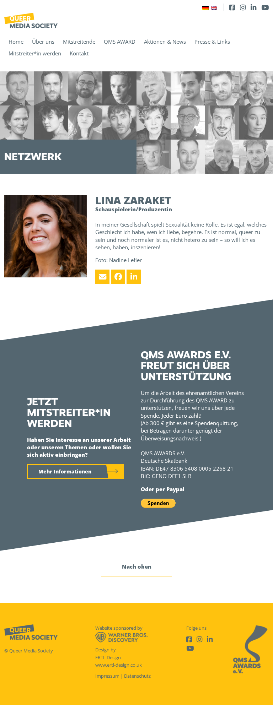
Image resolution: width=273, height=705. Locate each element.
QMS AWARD (119, 41)
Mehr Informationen (64, 471)
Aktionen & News (165, 41)
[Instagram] (243, 7)
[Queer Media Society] (31, 20)
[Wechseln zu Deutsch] (205, 7)
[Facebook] (232, 7)
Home (16, 41)
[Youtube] (265, 7)
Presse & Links (212, 41)
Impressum (107, 676)
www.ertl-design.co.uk (118, 665)
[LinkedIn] (253, 7)
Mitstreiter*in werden (35, 53)
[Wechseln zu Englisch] (214, 7)
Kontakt (79, 53)
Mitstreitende (79, 41)
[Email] (102, 277)
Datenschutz (137, 676)
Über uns (43, 41)
